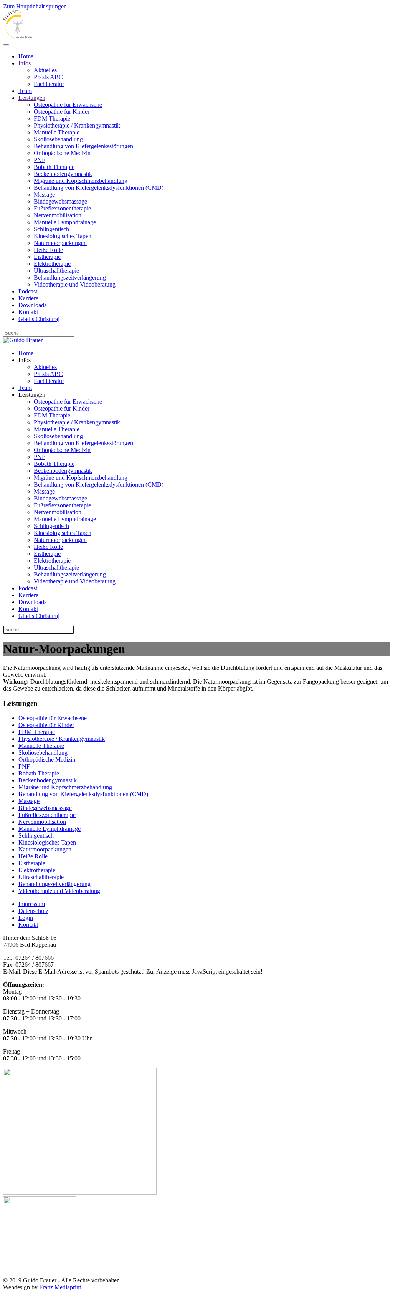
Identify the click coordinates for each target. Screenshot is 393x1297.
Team (25, 91)
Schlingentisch (51, 229)
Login (25, 917)
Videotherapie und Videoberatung (75, 284)
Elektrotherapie (52, 263)
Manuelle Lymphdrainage (65, 222)
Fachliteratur (49, 84)
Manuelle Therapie (56, 132)
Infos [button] (24, 360)
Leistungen (31, 97)
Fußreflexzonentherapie (62, 208)
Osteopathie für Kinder (61, 111)
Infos (24, 63)
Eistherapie (47, 256)
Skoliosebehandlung (58, 139)
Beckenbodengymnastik (63, 174)
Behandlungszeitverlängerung (70, 277)
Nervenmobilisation (57, 215)
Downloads (32, 305)
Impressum (31, 904)
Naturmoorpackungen (60, 243)
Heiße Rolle (48, 250)
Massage (44, 194)
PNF (39, 160)
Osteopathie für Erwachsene (68, 104)
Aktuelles (45, 70)
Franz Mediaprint (60, 1287)
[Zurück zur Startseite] (23, 36)
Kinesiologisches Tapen (62, 236)
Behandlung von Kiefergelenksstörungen (83, 146)
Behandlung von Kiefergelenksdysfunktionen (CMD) (98, 187)
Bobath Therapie (54, 167)
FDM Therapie (52, 118)
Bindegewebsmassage (60, 201)
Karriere (28, 298)
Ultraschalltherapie (56, 270)
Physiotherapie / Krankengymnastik (77, 125)
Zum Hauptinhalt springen (35, 6)
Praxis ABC (48, 77)
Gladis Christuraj (38, 319)
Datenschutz (33, 911)
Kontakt (28, 312)
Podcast (27, 291)
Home (25, 56)
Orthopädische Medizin (62, 153)
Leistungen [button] (31, 394)
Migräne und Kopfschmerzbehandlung (80, 180)
